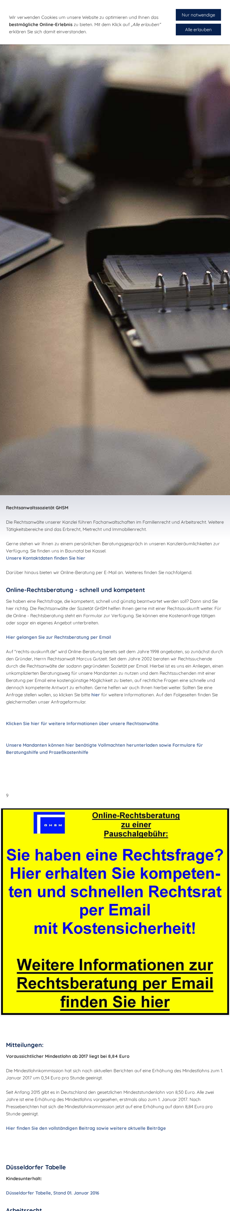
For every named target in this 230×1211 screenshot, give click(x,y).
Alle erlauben (198, 29)
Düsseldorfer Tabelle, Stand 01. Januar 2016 (52, 1193)
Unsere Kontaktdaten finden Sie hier (45, 558)
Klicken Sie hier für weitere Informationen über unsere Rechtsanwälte (82, 723)
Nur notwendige (198, 15)
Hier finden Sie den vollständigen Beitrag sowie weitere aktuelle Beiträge (86, 1128)
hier (95, 695)
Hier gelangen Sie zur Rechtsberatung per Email (58, 637)
